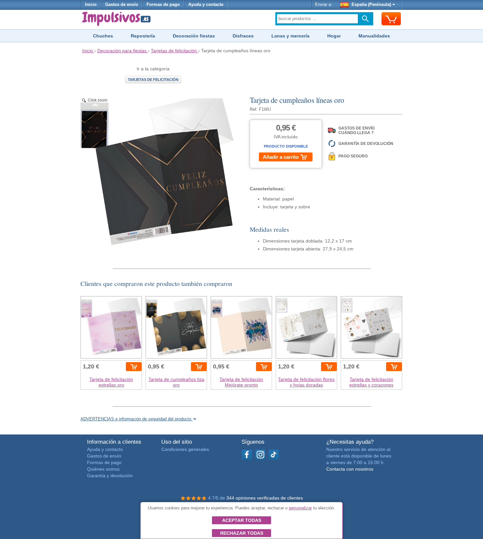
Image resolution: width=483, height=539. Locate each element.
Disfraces (243, 35)
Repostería (143, 35)
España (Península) (371, 4)
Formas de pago (163, 4)
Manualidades (374, 35)
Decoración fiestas (194, 35)
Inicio (91, 4)
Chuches (103, 35)
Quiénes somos (103, 469)
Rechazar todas (241, 533)
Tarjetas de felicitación (153, 80)
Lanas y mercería (290, 35)
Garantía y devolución (110, 475)
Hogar (334, 35)
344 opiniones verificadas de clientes (264, 498)
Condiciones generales (185, 449)
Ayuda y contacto (205, 4)
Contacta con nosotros (349, 469)
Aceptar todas (241, 520)
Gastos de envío (121, 4)
